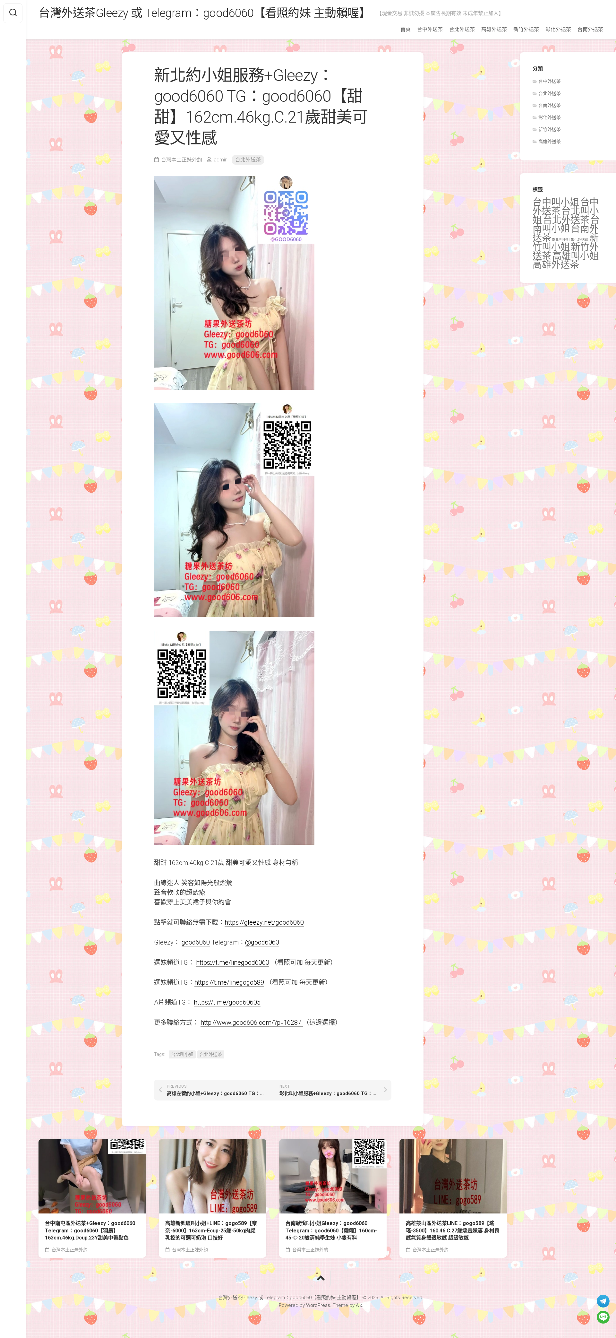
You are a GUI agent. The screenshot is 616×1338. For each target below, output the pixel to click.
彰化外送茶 (558, 29)
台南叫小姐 (566, 224)
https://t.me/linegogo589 (229, 982)
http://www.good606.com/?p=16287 (252, 1022)
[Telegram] (603, 1301)
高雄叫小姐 (575, 255)
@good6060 (262, 942)
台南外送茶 (590, 29)
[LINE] (603, 1317)
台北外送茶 (462, 29)
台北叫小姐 (182, 1054)
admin (220, 160)
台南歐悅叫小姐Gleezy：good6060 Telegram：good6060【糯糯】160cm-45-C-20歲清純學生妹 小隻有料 (331, 1230)
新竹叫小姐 (566, 242)
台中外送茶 (430, 29)
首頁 (405, 29)
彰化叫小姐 (561, 239)
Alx (359, 1305)
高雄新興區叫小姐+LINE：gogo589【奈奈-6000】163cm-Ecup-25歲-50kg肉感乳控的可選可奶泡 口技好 (211, 1230)
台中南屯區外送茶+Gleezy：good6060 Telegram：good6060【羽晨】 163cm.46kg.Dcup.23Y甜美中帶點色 (90, 1230)
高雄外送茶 (494, 29)
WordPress (318, 1305)
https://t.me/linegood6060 (232, 962)
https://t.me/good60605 (227, 1002)
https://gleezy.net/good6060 (264, 922)
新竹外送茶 (526, 29)
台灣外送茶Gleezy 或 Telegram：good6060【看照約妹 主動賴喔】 (204, 13)
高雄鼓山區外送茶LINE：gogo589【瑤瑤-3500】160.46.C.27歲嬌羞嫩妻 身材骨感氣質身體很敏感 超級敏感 (453, 1230)
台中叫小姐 (556, 202)
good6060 (196, 942)
